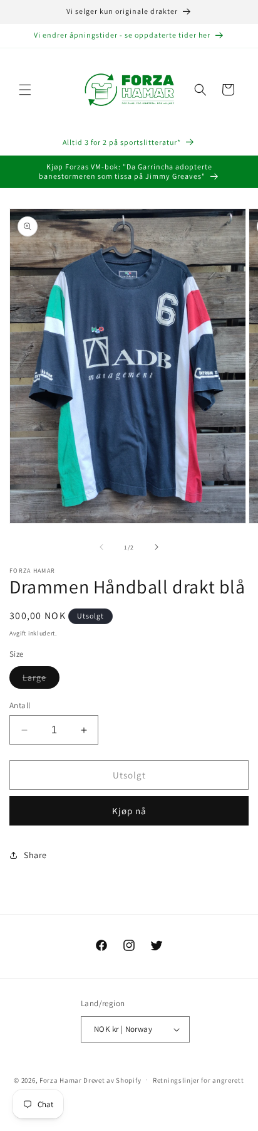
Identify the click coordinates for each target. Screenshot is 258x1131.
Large (41, 680)
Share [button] (35, 855)
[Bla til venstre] (101, 547)
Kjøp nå (129, 811)
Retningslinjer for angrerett (198, 1080)
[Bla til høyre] (156, 547)
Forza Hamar (60, 1079)
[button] (25, 90)
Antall (19, 705)
